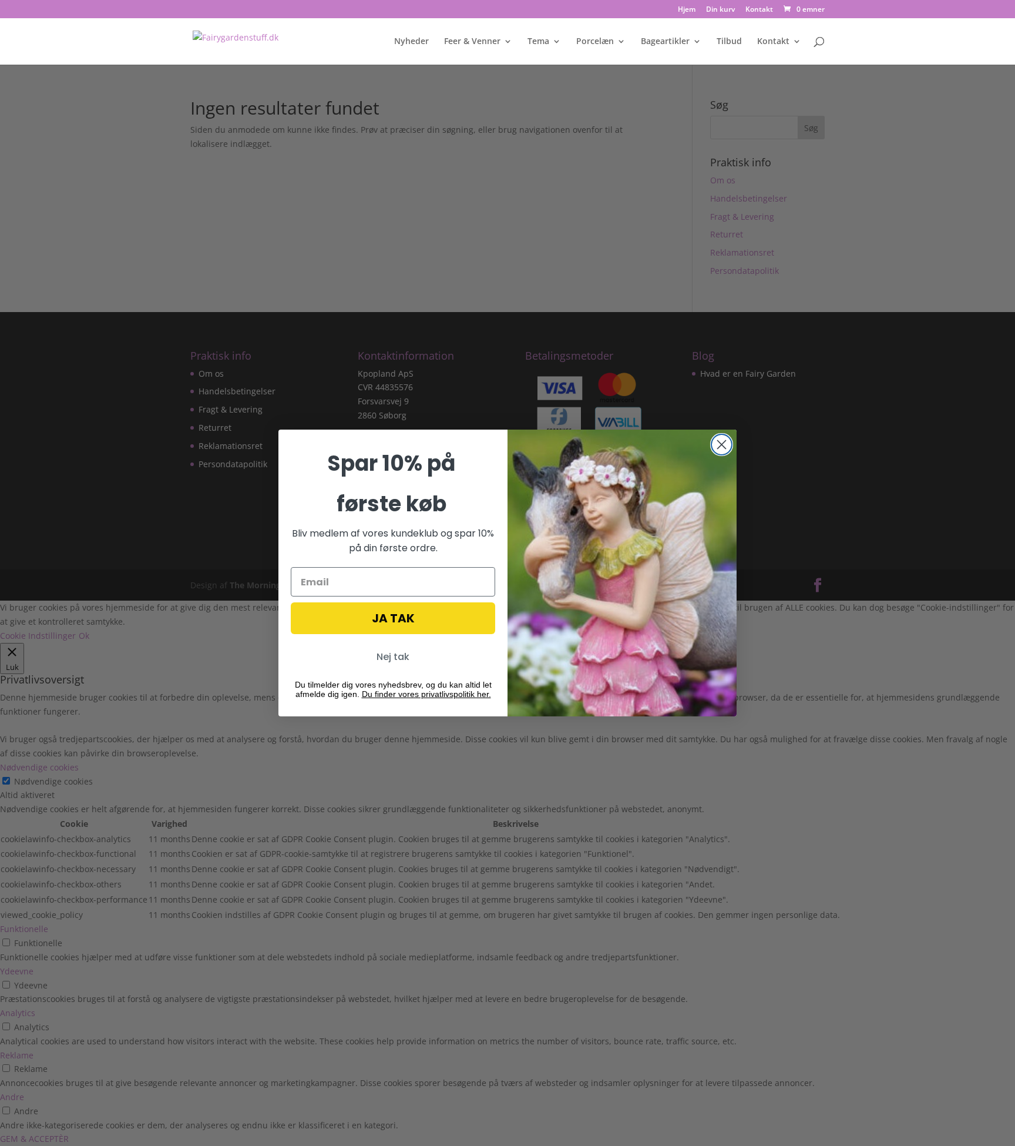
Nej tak (393, 657)
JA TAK (393, 618)
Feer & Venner (472, 41)
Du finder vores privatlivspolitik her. (426, 694)
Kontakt (759, 10)
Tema (538, 41)
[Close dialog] (721, 444)
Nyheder (411, 41)
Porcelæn (595, 41)
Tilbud (729, 41)
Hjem (686, 10)
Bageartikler (665, 41)
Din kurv (720, 10)
